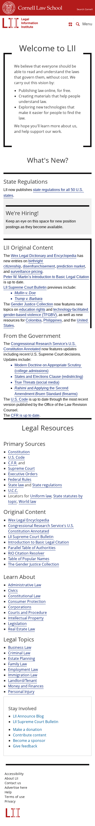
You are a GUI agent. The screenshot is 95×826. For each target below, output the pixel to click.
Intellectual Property (26, 618)
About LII (11, 778)
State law (16, 484)
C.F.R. (12, 462)
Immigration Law (22, 675)
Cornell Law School (38, 7)
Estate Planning (21, 658)
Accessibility (14, 774)
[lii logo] (20, 23)
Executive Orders (23, 473)
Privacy (10, 801)
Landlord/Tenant (22, 680)
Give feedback (25, 746)
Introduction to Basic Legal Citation (38, 542)
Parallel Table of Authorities (32, 547)
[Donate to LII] (70, 24)
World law (27, 501)
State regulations (47, 484)
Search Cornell (85, 9)
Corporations (19, 607)
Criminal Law (19, 652)
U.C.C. (13, 490)
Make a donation (27, 729)
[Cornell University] (8, 7)
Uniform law (40, 495)
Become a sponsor (29, 740)
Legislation (17, 623)
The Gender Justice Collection (33, 564)
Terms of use (15, 797)
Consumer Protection (27, 601)
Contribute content (29, 735)
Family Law (17, 663)
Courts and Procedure (27, 612)
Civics (13, 590)
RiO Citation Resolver (26, 553)
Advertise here (16, 788)
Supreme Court (21, 468)
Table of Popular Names (28, 558)
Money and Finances (26, 686)
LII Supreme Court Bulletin (30, 536)
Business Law (19, 647)
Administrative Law (24, 584)
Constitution (19, 451)
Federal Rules (19, 479)
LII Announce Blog (28, 716)
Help (8, 792)
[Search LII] (77, 24)
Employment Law (23, 669)
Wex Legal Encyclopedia (28, 520)
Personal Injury (21, 691)
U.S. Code (16, 457)
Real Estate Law (21, 629)
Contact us (13, 783)
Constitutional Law (24, 595)
